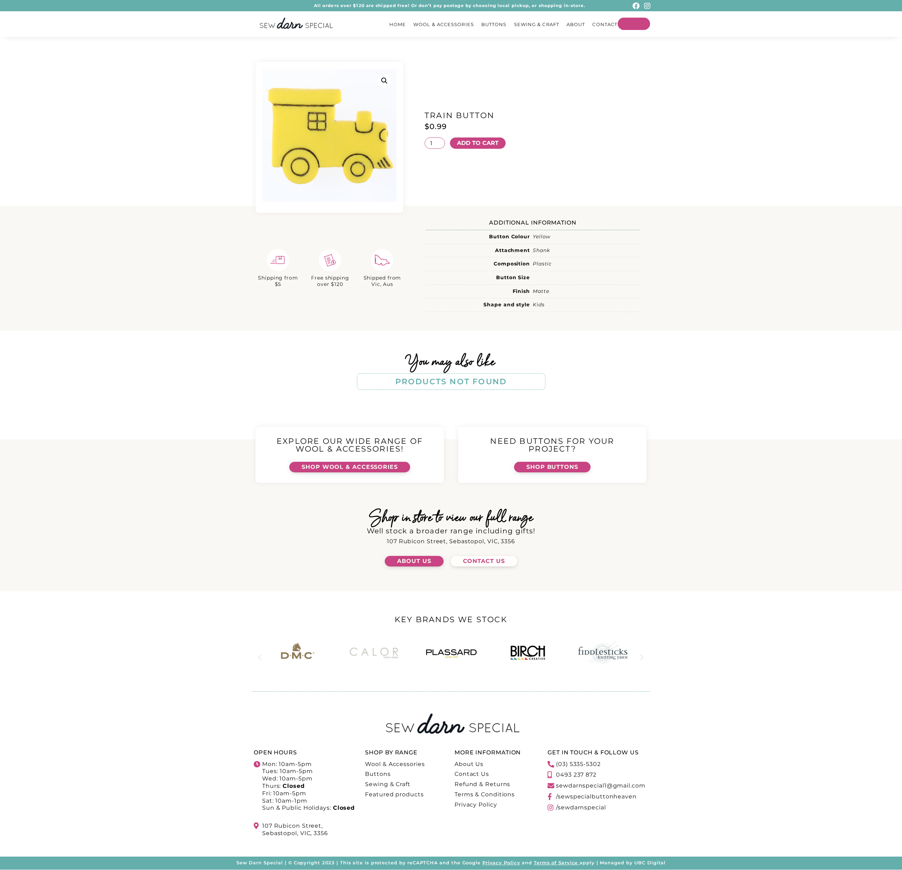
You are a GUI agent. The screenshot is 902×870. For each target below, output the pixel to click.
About (576, 24)
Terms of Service (556, 862)
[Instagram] (647, 6)
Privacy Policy (501, 862)
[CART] (634, 24)
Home (397, 24)
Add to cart (478, 143)
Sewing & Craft (536, 24)
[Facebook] (636, 6)
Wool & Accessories (443, 24)
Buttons (494, 24)
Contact (604, 24)
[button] (384, 80)
